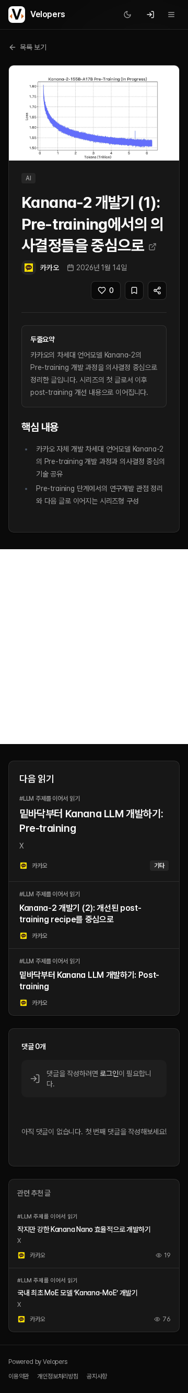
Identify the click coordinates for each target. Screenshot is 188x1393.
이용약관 (18, 1376)
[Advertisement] (94, 646)
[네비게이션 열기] (171, 14)
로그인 (109, 1073)
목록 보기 (33, 47)
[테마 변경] (127, 14)
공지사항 (97, 1376)
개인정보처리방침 (57, 1376)
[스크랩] (134, 290)
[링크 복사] (157, 290)
